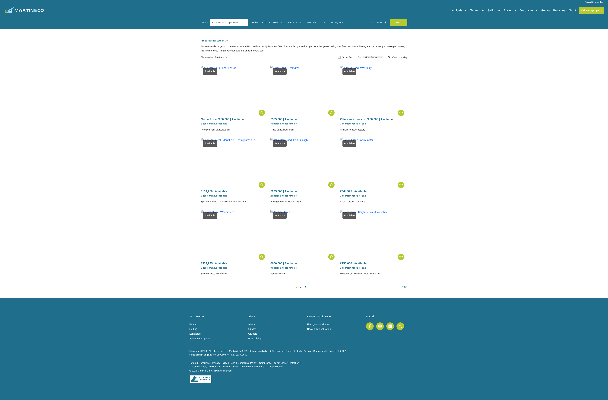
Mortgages (526, 10)
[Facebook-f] (370, 326)
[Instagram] (380, 326)
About (572, 10)
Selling (492, 10)
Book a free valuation (319, 329)
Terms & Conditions (199, 363)
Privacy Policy (219, 363)
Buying (508, 10)
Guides (545, 10)
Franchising (255, 338)
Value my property (199, 338)
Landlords (456, 10)
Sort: (360, 57)
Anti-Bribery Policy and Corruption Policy (262, 366)
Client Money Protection (286, 363)
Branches (559, 10)
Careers (252, 333)
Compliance (265, 363)
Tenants (475, 10)
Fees (232, 363)
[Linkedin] (390, 326)
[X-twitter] (400, 326)
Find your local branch (319, 324)
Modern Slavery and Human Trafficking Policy (214, 366)
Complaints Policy (247, 363)
